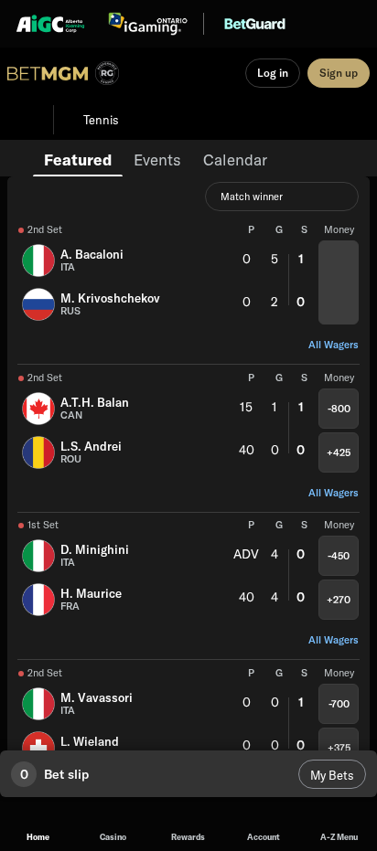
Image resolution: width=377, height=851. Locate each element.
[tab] (78, 158)
